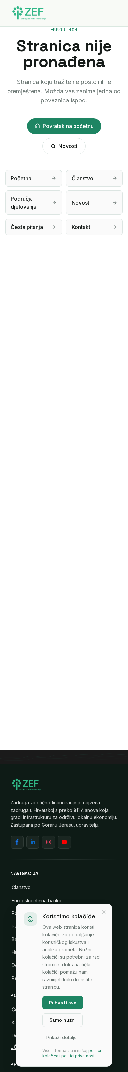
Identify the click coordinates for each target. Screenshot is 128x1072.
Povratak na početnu (68, 126)
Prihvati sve (62, 1003)
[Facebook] (17, 842)
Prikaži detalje (61, 1037)
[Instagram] (48, 842)
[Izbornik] (110, 13)
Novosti (67, 146)
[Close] (104, 912)
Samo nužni (62, 1020)
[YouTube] (64, 842)
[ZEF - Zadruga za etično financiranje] (29, 13)
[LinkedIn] (32, 842)
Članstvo (21, 887)
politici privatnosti (78, 1055)
